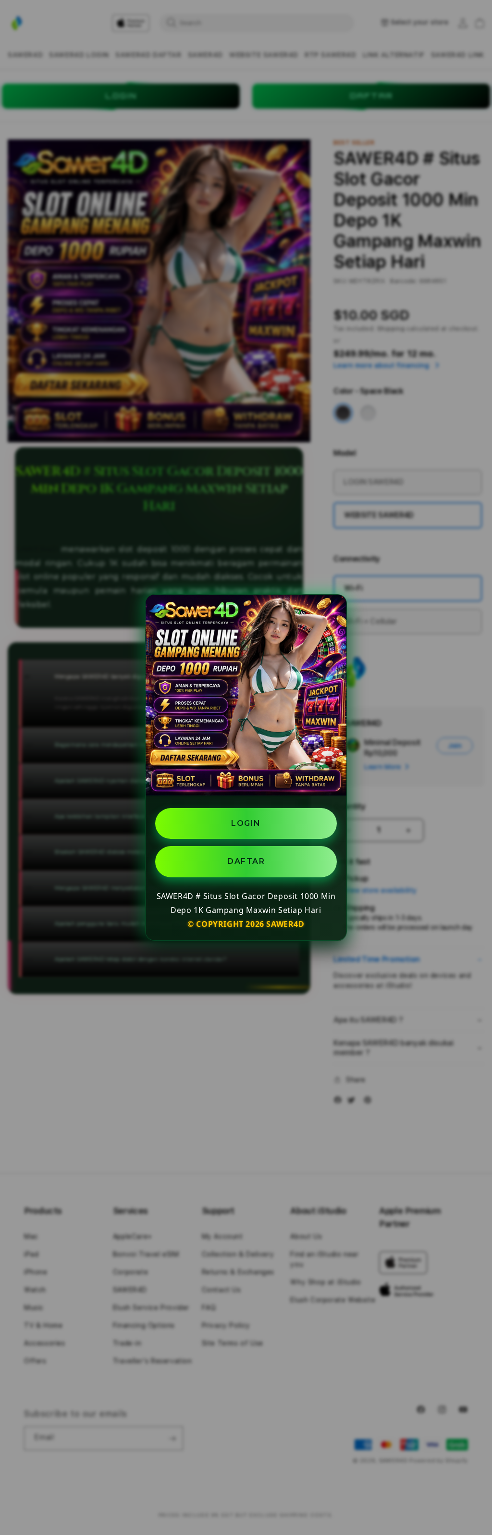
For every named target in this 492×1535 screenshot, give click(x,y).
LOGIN (246, 823)
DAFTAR (246, 861)
